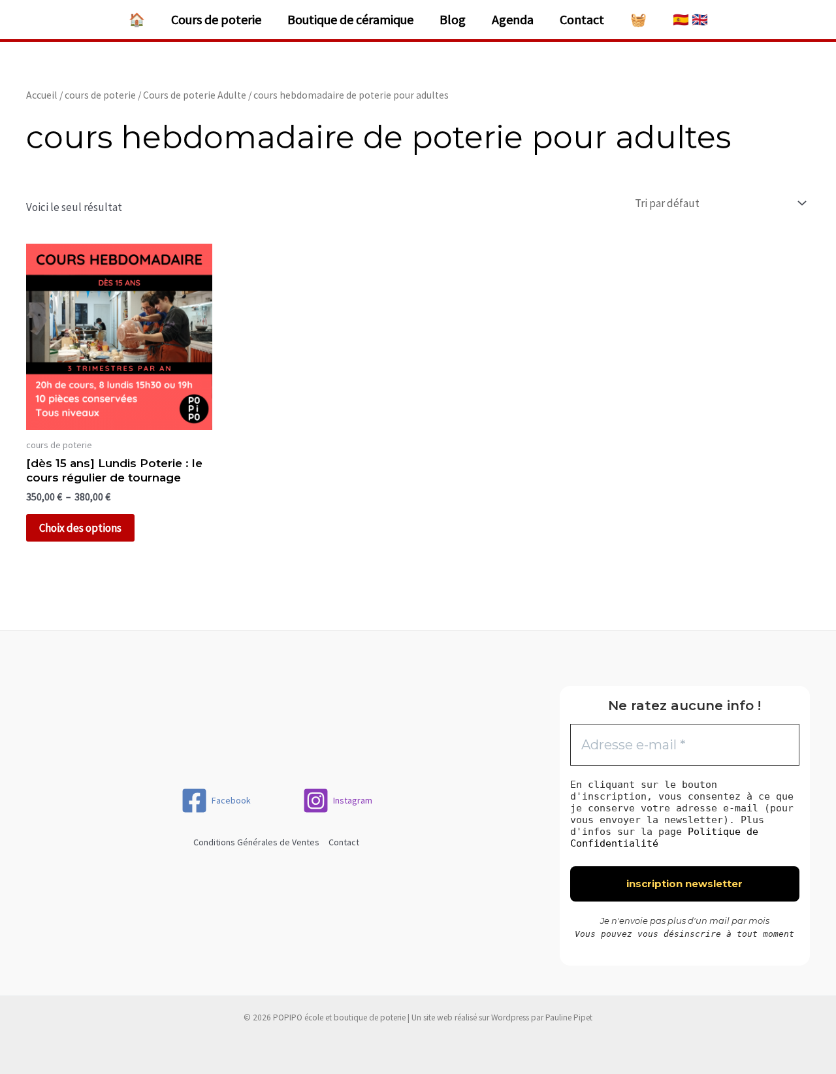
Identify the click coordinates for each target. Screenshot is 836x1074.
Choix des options (80, 528)
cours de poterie (100, 95)
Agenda (513, 19)
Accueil (41, 95)
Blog (453, 19)
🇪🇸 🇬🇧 (690, 19)
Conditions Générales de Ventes (256, 842)
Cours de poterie (216, 19)
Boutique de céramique (350, 19)
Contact (582, 19)
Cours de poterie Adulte (194, 95)
